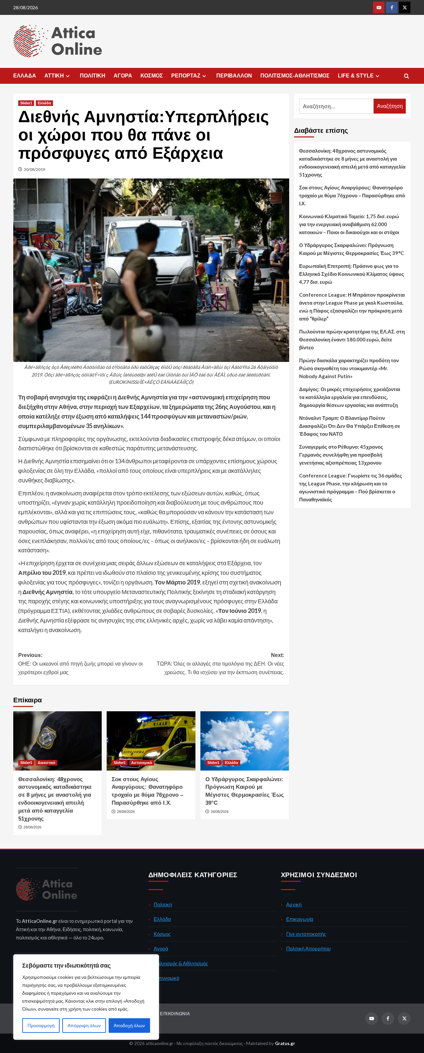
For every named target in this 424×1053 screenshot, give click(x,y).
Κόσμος (162, 934)
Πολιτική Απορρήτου (308, 948)
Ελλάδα (44, 103)
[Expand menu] (68, 76)
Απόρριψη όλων (84, 1025)
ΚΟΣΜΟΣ (151, 75)
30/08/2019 (34, 169)
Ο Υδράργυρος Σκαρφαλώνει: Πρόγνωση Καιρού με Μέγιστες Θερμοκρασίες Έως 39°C (351, 249)
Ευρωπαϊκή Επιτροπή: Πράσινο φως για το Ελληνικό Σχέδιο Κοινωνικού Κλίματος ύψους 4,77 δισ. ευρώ (351, 274)
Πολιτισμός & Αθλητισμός (181, 963)
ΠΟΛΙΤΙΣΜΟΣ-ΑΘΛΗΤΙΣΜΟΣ (295, 75)
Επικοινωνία (299, 919)
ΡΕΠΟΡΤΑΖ (185, 75)
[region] (86, 997)
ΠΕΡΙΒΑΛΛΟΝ (234, 75)
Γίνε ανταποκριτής (306, 934)
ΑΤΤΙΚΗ (54, 75)
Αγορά (161, 948)
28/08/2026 (32, 827)
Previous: (80, 663)
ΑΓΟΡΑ (123, 75)
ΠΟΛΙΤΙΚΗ (92, 75)
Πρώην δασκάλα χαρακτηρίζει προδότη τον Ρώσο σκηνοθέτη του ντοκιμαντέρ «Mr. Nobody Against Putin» (349, 368)
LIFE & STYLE (356, 75)
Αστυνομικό (141, 763)
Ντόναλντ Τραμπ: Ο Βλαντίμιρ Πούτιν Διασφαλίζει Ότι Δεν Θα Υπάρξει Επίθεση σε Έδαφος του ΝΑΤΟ (349, 426)
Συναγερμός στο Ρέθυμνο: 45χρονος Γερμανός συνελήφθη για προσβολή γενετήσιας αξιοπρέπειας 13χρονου (341, 455)
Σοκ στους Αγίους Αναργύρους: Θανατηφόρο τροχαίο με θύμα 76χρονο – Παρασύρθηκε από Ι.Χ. (352, 195)
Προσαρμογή (41, 1025)
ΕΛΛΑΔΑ (24, 75)
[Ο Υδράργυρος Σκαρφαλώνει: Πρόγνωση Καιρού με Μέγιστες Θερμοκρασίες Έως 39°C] (244, 740)
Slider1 (26, 103)
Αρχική (293, 904)
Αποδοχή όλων (129, 1025)
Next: (220, 663)
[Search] (406, 76)
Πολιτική (163, 904)
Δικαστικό (46, 763)
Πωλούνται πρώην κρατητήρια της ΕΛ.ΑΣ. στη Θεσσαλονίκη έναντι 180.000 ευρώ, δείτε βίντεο (352, 339)
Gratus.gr (285, 1043)
